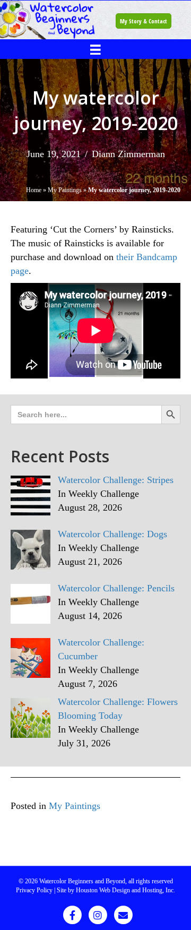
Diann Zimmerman (128, 154)
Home (33, 190)
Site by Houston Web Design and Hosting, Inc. (116, 890)
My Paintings (65, 190)
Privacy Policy (34, 890)
